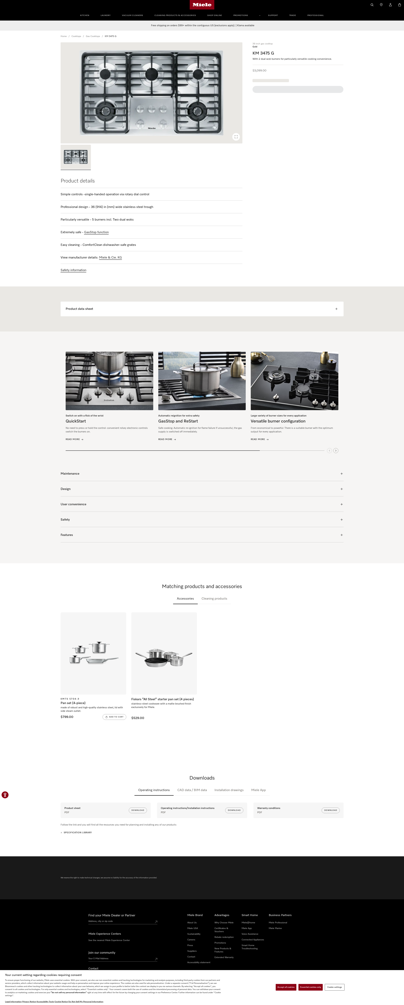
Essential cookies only (310, 987)
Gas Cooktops (93, 36)
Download (137, 810)
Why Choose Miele (224, 923)
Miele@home (248, 923)
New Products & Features (222, 950)
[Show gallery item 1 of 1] (76, 157)
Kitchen (84, 15)
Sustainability (193, 934)
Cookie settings (334, 987)
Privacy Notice (29, 1002)
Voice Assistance (250, 934)
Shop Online (214, 15)
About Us (192, 923)
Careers (191, 940)
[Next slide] (335, 450)
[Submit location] (156, 922)
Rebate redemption (224, 937)
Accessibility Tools (45, 1002)
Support (273, 15)
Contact (191, 957)
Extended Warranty (224, 957)
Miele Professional (278, 923)
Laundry (106, 15)
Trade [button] (292, 15)
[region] (152, 92)
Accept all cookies (286, 987)
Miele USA (192, 928)
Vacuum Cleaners (132, 15)
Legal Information (13, 1002)
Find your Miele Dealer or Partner (111, 915)
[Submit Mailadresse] (156, 959)
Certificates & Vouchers (221, 930)
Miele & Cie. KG (110, 257)
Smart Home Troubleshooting (250, 947)
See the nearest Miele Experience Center (109, 940)
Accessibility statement (198, 962)
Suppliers (192, 951)
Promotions (240, 15)
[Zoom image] (236, 137)
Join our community (101, 952)
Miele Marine (275, 928)
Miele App (258, 790)
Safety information (73, 270)
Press (190, 945)
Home (64, 36)
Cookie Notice (61, 1002)
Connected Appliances (253, 940)
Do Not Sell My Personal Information (85, 1002)
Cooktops (76, 36)
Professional (315, 15)
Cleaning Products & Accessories (175, 15)
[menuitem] (86, 15)
